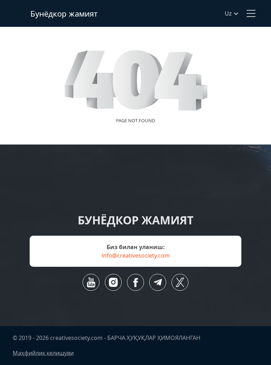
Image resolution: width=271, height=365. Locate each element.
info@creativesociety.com (136, 255)
